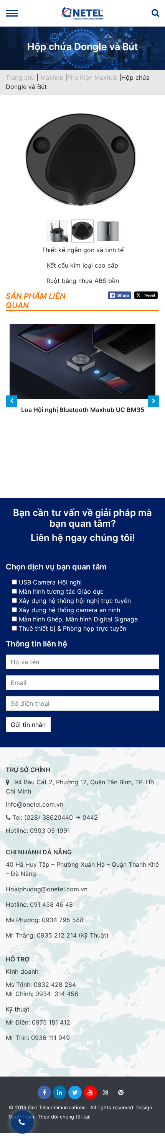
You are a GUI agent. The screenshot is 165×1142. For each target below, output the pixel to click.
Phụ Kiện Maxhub (93, 77)
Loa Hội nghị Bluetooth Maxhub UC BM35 (82, 376)
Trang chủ (20, 77)
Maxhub (52, 77)
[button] (17, 172)
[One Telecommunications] (82, 13)
